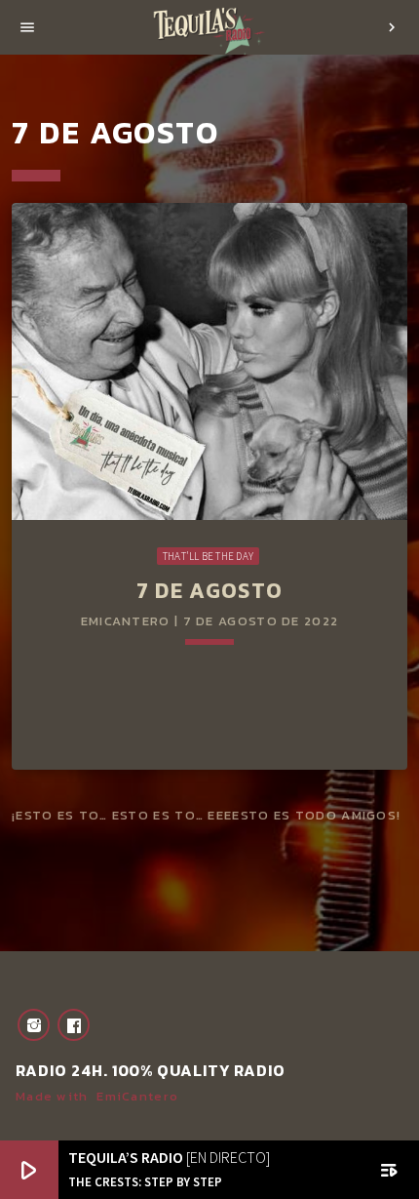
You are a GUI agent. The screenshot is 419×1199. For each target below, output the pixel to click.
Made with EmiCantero (97, 1096)
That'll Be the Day (208, 556)
